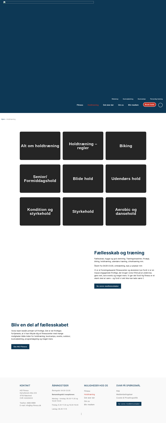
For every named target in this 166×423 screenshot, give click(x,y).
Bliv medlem (133, 105)
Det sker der (108, 105)
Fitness (80, 105)
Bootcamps (142, 99)
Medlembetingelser (124, 394)
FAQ (118, 391)
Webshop (115, 99)
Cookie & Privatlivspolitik (127, 398)
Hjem (3, 119)
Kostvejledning (128, 99)
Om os (121, 105)
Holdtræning (93, 105)
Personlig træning (156, 99)
